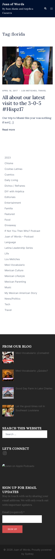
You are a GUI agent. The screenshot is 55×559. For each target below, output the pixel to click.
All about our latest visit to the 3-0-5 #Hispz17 (23, 103)
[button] (45, 8)
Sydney (29, 553)
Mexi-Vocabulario (15, 264)
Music (8, 287)
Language (10, 242)
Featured (10, 214)
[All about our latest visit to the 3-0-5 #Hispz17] (27, 65)
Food (7, 219)
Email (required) (13, 512)
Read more (8, 129)
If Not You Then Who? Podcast (22, 230)
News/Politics (12, 298)
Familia (9, 208)
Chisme (9, 163)
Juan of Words (13, 4)
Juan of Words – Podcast (19, 236)
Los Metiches (29, 90)
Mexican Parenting (15, 281)
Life (7, 253)
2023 (8, 157)
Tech (7, 304)
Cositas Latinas (13, 168)
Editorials (10, 197)
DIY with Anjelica (14, 191)
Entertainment (13, 202)
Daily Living (11, 180)
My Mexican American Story (21, 292)
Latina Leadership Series (19, 247)
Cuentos (9, 174)
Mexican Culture (14, 270)
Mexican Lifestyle (15, 276)
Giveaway (10, 225)
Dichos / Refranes (15, 185)
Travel (42, 90)
